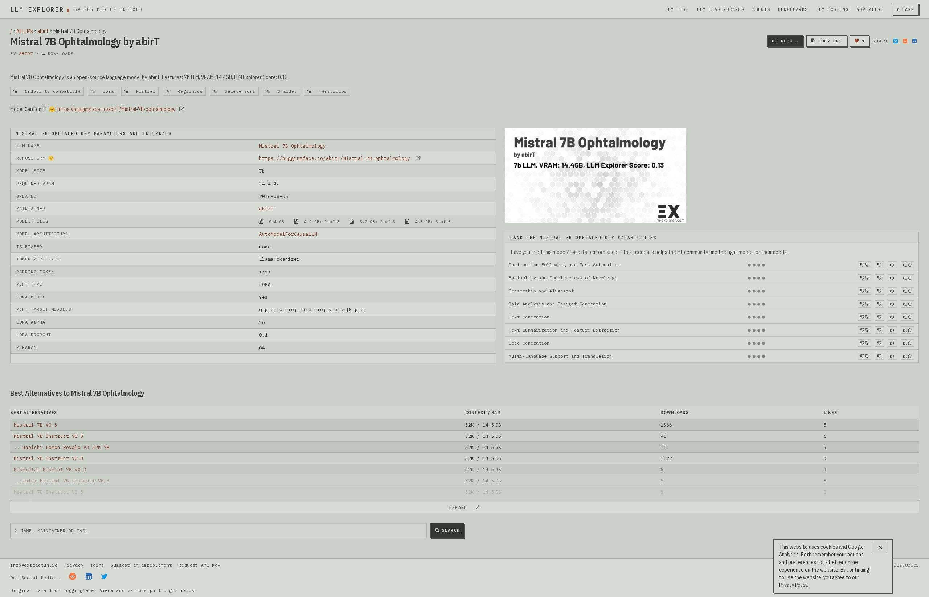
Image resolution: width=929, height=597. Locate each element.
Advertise (869, 9)
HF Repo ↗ (785, 41)
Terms (97, 565)
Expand (461, 507)
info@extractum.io (34, 565)
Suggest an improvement (141, 565)
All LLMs (24, 31)
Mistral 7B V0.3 (35, 425)
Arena (106, 590)
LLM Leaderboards (720, 9)
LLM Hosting (832, 9)
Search (451, 530)
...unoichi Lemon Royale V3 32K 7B (62, 447)
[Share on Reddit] (905, 41)
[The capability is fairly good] (892, 264)
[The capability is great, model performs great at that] (907, 264)
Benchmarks (793, 9)
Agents (761, 9)
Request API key (199, 565)
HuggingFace (78, 590)
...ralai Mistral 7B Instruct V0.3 (62, 480)
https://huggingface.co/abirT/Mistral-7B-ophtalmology (116, 109)
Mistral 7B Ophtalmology (292, 146)
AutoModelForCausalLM (288, 234)
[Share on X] (895, 41)
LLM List (677, 9)
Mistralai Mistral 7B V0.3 (50, 469)
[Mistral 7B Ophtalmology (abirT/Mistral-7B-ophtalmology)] (595, 175)
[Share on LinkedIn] (914, 41)
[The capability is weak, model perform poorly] (864, 264)
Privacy (74, 565)
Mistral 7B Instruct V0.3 (48, 436)
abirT (43, 31)
